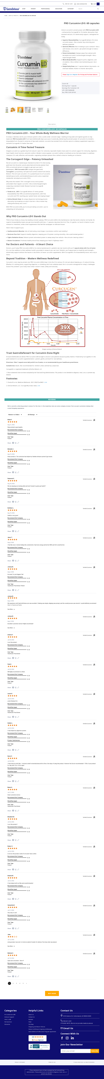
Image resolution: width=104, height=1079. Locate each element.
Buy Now (52, 993)
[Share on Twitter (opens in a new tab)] (16, 443)
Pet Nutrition (8, 1022)
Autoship (71, 8)
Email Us (68, 1028)
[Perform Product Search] (98, 8)
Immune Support (9, 1017)
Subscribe (94, 1051)
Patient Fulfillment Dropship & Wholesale (40, 1029)
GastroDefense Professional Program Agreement (42, 1031)
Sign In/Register (81, 4)
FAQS (30, 1022)
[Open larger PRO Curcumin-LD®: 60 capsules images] (31, 66)
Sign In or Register (72, 74)
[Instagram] (68, 1039)
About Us (31, 1014)
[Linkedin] (73, 1038)
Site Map (31, 1024)
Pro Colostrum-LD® (9, 1014)
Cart (95, 4)
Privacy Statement (20, 1062)
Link (45, 382)
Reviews (31, 1019)
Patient (33, 8)
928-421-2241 (69, 4)
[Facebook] (63, 1039)
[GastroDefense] (11, 8)
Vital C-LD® (7, 1019)
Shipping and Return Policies (37, 1026)
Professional (45, 8)
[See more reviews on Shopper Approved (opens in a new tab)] (18, 443)
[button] (6, 110)
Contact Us (32, 1017)
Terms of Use (52, 1062)
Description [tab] (52, 124)
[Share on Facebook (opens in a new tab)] (13, 443)
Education (58, 8)
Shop (23, 8)
